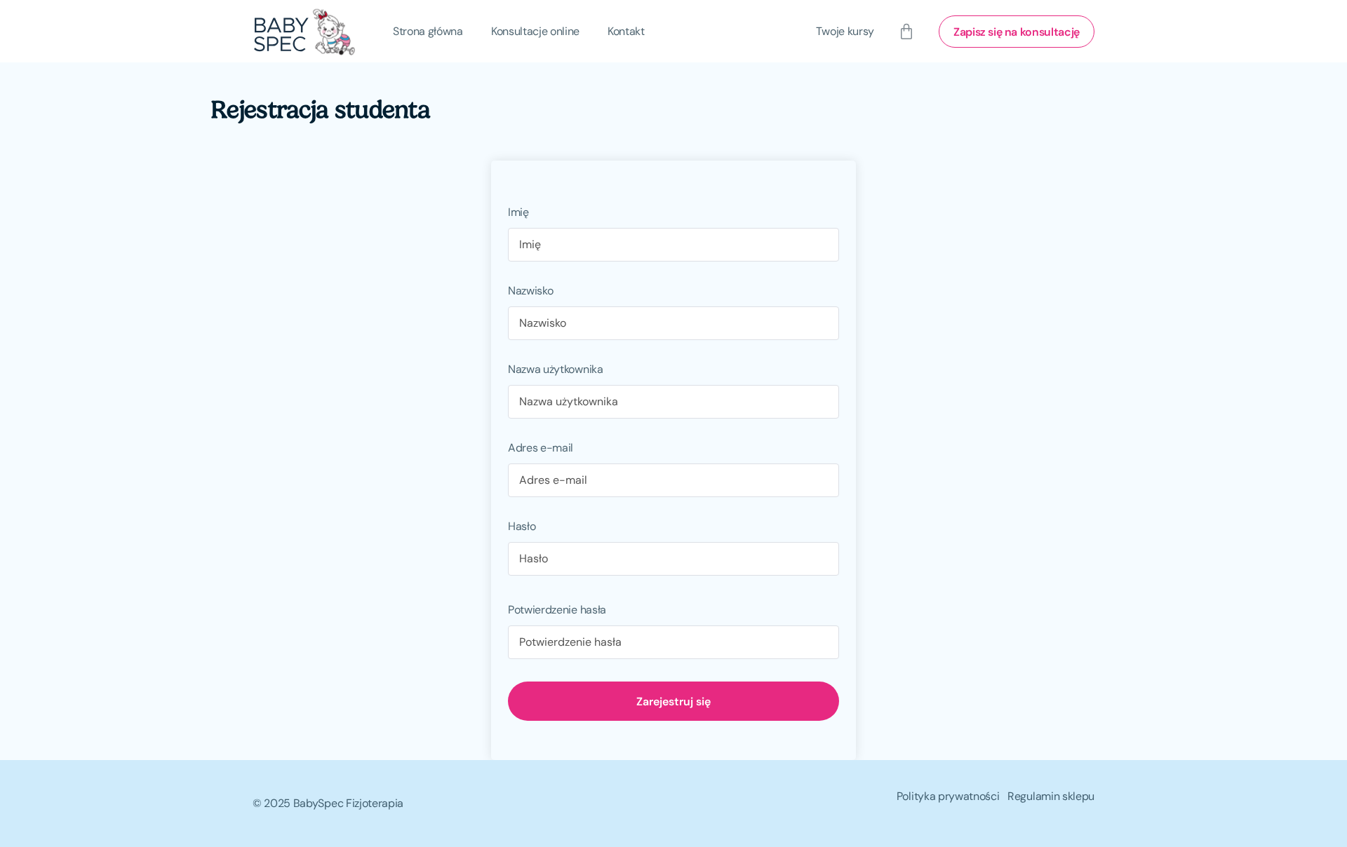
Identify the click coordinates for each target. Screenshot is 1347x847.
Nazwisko (530, 290)
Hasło (521, 526)
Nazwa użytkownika (555, 369)
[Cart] (906, 31)
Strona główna (428, 31)
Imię (518, 212)
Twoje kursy (844, 31)
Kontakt (626, 31)
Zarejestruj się (673, 701)
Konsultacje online (535, 31)
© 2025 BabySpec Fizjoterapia (328, 803)
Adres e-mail (540, 447)
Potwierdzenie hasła (557, 609)
